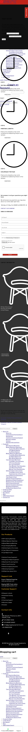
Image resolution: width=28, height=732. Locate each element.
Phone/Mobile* (5, 222)
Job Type (3, 237)
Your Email (4, 227)
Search (15, 428)
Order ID (4, 33)
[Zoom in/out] (5, 500)
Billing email (5, 36)
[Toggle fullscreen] (3, 500)
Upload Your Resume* (6, 240)
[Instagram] (8, 633)
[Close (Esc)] (0, 500)
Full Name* (4, 217)
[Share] (2, 500)
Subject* (3, 232)
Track (3, 39)
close (1, 656)
